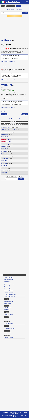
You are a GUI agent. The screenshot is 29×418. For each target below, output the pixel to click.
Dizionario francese (8, 287)
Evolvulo (4, 153)
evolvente (4, 134)
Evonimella (5, 158)
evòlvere (18, 5)
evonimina (4, 160)
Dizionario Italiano (10, 5)
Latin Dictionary (8, 307)
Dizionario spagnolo (9, 292)
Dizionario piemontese (9, 296)
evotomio (4, 172)
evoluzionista (5, 127)
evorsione (4, 168)
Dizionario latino (8, 283)
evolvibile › (25, 114)
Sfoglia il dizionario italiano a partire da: (14, 176)
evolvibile (4, 146)
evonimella (5, 156)
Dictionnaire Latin (8, 301)
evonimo (4, 163)
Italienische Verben (8, 314)
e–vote (3, 170)
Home (2, 5)
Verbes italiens (7, 303)
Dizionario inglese (8, 288)
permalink (3, 111)
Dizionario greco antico (9, 285)
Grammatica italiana (8, 279)
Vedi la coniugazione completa (8, 61)
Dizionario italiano (8, 277)
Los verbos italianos (8, 319)
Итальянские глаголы (9, 328)
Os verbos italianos (8, 323)
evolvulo (4, 151)
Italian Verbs (7, 309)
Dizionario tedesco (8, 290)
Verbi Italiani (7, 281)
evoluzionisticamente (8, 129)
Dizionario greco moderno (10, 294)
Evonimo (4, 165)
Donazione (14, 16)
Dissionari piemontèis (9, 337)
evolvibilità (5, 149)
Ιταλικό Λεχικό (7, 332)
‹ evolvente (4, 114)
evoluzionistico (6, 132)
